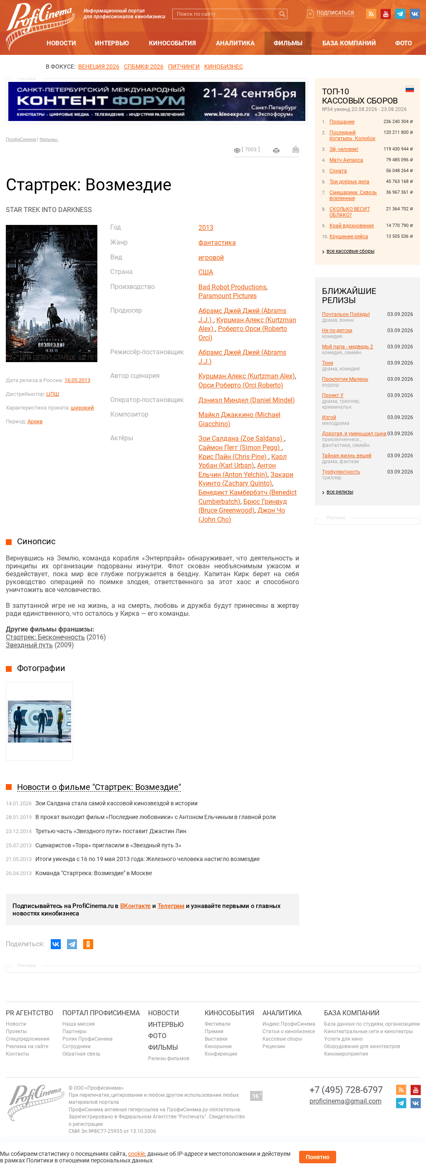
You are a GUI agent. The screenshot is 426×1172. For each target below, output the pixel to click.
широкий (82, 408)
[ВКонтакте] (56, 944)
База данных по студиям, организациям (372, 1024)
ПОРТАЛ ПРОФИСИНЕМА (101, 1013)
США (205, 272)
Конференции (221, 1054)
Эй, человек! (343, 149)
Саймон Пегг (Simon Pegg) (240, 448)
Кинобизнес (223, 66)
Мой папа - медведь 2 (347, 347)
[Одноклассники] (88, 944)
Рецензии (274, 1046)
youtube (385, 13)
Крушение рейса (348, 236)
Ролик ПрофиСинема (87, 1039)
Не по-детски (337, 330)
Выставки (216, 1039)
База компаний (349, 43)
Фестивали (217, 1024)
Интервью (112, 43)
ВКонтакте (135, 906)
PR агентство (29, 1013)
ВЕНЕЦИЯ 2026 (98, 66)
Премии (214, 1031)
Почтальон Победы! (346, 314)
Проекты (16, 1031)
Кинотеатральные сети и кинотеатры (368, 1031)
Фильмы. (49, 139)
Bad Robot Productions (232, 287)
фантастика (217, 243)
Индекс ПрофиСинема (289, 1024)
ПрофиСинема (21, 139)
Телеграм (171, 906)
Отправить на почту (295, 149)
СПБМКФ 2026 (143, 66)
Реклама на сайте (27, 1046)
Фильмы (288, 43)
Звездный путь (29, 645)
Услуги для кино (343, 1039)
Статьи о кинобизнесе (289, 1031)
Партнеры (74, 1031)
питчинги (184, 66)
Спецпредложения (28, 1039)
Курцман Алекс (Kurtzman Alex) (246, 376)
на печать (276, 150)
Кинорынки (218, 1046)
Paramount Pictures (227, 296)
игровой (211, 258)
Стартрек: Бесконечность (45, 637)
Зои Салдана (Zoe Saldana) (241, 438)
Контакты (17, 1054)
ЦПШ (52, 394)
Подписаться (335, 13)
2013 (205, 228)
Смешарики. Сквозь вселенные (353, 195)
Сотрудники (76, 1046)
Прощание (341, 122)
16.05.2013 (77, 380)
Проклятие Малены (345, 379)
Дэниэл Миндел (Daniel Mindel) (246, 400)
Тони (327, 363)
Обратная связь (81, 1054)
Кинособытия (172, 43)
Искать (282, 14)
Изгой (329, 417)
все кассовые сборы (350, 251)
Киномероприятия (346, 1054)
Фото (403, 43)
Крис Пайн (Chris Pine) (233, 457)
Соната (338, 171)
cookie (136, 1153)
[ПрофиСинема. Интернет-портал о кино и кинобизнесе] (40, 17)
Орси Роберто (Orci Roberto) (240, 385)
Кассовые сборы (282, 1039)
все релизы (340, 492)
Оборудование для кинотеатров (362, 1046)
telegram (400, 13)
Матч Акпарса (346, 160)
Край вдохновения (351, 226)
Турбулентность (341, 472)
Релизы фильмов (168, 1058)
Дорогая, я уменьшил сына (354, 434)
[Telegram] (72, 944)
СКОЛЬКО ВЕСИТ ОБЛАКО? (349, 212)
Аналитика (235, 43)
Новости (61, 43)
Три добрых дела (349, 182)
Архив (34, 421)
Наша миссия (78, 1024)
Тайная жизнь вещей (347, 456)
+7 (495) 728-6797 (346, 1090)
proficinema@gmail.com (345, 1101)
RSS (371, 13)
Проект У (333, 395)
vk (414, 13)
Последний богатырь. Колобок (352, 135)
